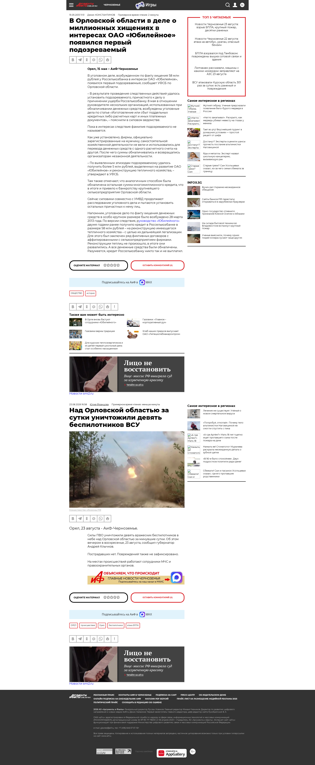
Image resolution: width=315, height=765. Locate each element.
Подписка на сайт (166, 695)
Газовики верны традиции (100, 331)
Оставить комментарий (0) (158, 265)
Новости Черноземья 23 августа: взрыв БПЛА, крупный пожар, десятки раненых (216, 27)
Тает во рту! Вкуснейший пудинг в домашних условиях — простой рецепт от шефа (222, 132)
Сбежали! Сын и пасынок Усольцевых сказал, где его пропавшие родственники (224, 473)
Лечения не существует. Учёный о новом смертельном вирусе (222, 412)
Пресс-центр (188, 695)
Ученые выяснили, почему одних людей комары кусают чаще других (222, 236)
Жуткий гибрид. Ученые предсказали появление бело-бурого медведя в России (224, 108)
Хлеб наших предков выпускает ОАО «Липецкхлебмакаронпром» (161, 332)
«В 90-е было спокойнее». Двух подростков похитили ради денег (222, 460)
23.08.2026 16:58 (78, 404)
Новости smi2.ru (81, 393)
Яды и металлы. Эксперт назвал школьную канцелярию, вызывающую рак (221, 156)
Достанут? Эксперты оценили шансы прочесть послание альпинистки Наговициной (224, 144)
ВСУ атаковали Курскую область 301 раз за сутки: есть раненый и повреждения (216, 85)
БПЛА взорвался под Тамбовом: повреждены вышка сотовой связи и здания (217, 56)
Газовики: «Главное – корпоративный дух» (154, 321)
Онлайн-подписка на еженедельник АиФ (117, 699)
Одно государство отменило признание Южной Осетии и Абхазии (223, 212)
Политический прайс (106, 702)
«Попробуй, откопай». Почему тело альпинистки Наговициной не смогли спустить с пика (223, 425)
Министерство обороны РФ (85, 510)
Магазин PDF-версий (156, 699)
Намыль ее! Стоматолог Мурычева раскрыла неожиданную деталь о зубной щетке (222, 449)
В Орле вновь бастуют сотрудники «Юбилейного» (100, 321)
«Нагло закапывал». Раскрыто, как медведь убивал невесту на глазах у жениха (223, 120)
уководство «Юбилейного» (159, 221)
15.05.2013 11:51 (76, 14)
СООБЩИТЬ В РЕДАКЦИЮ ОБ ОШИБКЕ (142, 702)
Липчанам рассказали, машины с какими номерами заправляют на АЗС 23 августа (216, 71)
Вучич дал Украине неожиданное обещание (221, 188)
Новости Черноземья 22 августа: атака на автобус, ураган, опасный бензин (216, 42)
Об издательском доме (212, 695)
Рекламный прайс (104, 695)
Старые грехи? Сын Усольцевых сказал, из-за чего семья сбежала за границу (223, 168)
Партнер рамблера (144, 751)
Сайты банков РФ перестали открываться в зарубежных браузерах (223, 200)
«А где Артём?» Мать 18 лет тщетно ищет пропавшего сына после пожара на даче (223, 437)
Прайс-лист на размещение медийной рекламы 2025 (207, 699)
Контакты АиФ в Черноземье (134, 695)
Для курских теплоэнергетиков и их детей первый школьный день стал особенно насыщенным (104, 345)
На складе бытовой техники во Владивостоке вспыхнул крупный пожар (221, 226)
